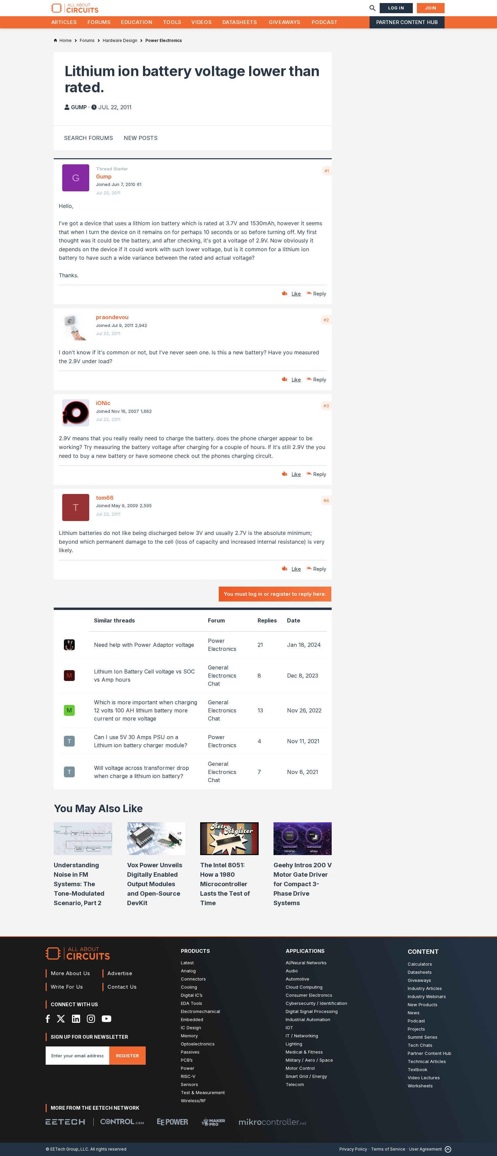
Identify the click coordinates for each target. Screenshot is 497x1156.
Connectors (193, 979)
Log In (396, 7)
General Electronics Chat (222, 675)
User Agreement (425, 1149)
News (414, 1012)
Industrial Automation (308, 1019)
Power (187, 1068)
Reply (319, 294)
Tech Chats (420, 1045)
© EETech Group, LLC (67, 1149)
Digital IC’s (192, 995)
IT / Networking (302, 1035)
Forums (99, 22)
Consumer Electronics (309, 995)
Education (136, 22)
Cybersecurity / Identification (316, 1003)
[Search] (373, 8)
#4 (326, 500)
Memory (189, 1035)
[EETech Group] (65, 1122)
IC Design (191, 1027)
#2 (326, 320)
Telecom (295, 1084)
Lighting (294, 1043)
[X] (61, 1018)
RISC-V (188, 1076)
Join (430, 7)
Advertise (120, 973)
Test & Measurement (203, 1092)
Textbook (417, 1069)
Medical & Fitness (304, 1052)
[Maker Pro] (213, 1121)
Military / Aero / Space (309, 1060)
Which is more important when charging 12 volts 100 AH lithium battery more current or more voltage (145, 710)
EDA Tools (191, 1003)
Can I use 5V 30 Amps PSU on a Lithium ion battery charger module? (140, 741)
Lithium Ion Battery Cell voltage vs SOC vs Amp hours (144, 675)
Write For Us (67, 987)
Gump (79, 107)
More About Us (70, 973)
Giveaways (285, 22)
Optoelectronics (198, 1043)
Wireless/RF (193, 1100)
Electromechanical (200, 1011)
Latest (187, 962)
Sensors (189, 1084)
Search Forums (88, 138)
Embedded (192, 1019)
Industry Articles (425, 988)
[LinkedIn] (76, 1019)
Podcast (324, 22)
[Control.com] (122, 1121)
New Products (422, 1004)
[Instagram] (91, 1019)
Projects (416, 1029)
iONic (103, 403)
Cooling (189, 987)
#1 (327, 170)
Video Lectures (424, 1077)
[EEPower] (172, 1121)
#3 (326, 405)
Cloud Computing (304, 987)
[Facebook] (48, 1019)
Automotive (297, 979)
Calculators (420, 964)
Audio (292, 970)
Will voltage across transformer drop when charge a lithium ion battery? (141, 771)
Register (127, 1055)
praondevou (112, 317)
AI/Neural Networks (306, 962)
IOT (289, 1027)
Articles (64, 22)
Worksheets (420, 1085)
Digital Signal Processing (312, 1011)
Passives (190, 1052)
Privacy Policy (353, 1149)
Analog (188, 970)
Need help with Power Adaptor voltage (144, 644)
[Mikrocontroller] (272, 1121)
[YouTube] (106, 1018)
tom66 (105, 497)
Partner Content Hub (407, 22)
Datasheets (239, 22)
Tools (172, 22)
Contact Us (122, 987)
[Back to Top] (446, 1149)
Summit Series (422, 1037)
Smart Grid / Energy (306, 1076)
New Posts (141, 138)
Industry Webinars (427, 996)
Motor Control (300, 1068)
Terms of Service (388, 1149)
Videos (201, 22)
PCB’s (187, 1060)
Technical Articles (427, 1061)
